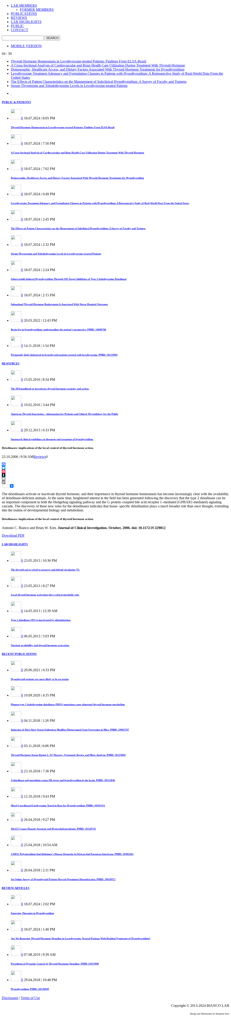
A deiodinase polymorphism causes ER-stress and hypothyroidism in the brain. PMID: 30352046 (63, 780)
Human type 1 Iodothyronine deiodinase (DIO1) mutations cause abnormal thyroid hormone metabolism (68, 704)
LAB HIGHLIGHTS (26, 22)
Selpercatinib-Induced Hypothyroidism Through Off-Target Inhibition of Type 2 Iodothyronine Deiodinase (69, 279)
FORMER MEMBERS (37, 10)
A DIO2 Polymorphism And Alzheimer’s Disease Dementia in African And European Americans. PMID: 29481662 (72, 854)
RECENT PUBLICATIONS (19, 654)
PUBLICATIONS (24, 14)
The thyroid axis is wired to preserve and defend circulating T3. (45, 569)
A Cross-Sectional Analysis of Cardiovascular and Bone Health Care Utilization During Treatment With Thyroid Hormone (98, 65)
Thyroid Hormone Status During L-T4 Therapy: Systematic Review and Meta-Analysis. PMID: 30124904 (68, 755)
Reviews (39, 457)
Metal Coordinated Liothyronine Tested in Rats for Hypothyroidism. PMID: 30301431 (58, 805)
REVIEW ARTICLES (15, 888)
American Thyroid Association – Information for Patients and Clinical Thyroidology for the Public (64, 414)
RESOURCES (10, 363)
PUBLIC (17, 26)
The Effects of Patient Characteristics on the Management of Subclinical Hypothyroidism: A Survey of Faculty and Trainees (99, 82)
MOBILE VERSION (26, 46)
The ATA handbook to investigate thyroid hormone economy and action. (50, 388)
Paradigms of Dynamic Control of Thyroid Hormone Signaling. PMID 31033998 (55, 963)
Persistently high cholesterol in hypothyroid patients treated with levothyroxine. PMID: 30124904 (64, 354)
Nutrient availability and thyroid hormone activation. (40, 645)
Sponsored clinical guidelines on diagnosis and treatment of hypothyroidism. (52, 439)
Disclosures (10, 998)
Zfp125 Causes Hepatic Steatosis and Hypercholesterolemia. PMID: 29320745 (53, 828)
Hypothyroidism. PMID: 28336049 (30, 989)
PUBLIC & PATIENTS (16, 102)
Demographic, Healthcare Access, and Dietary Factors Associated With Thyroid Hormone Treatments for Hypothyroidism (97, 69)
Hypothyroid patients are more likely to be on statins (40, 679)
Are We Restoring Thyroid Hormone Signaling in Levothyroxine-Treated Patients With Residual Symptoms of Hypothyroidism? (80, 938)
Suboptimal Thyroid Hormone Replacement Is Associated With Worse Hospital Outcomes (59, 304)
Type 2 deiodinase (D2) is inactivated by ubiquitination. (41, 620)
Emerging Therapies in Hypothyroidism (32, 913)
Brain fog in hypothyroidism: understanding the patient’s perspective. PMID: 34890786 (58, 329)
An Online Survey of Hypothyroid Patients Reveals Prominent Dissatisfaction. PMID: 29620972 (63, 879)
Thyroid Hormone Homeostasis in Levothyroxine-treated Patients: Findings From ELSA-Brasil (78, 61)
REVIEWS (19, 18)
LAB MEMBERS (24, 5)
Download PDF (13, 535)
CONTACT (19, 30)
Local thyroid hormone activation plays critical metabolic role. (45, 594)
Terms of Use (30, 998)
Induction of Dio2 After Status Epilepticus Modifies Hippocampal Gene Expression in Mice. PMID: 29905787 (70, 729)
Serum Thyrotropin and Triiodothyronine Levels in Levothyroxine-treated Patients (69, 86)
